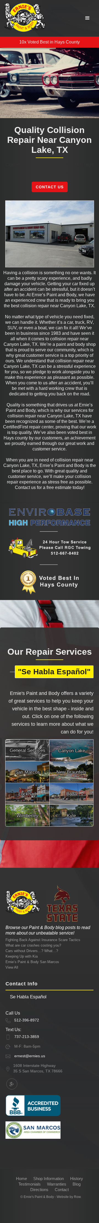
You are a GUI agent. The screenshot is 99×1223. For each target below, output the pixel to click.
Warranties (56, 1184)
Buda (71, 794)
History (76, 1178)
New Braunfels (71, 772)
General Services (27, 750)
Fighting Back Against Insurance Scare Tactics (43, 940)
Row (77, 1197)
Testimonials (29, 1184)
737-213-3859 (26, 1036)
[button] (87, 18)
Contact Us (50, 187)
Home (21, 1178)
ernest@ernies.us (29, 1056)
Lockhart (27, 794)
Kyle (71, 815)
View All (12, 967)
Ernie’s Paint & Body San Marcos (32, 962)
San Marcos (27, 772)
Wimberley (27, 815)
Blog (77, 1184)
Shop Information (48, 1178)
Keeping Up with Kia (22, 956)
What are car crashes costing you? (33, 945)
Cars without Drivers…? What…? (32, 951)
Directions (39, 1189)
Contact (62, 1189)
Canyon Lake (71, 750)
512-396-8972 (26, 1020)
